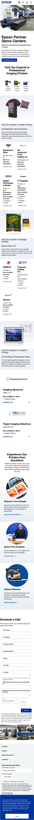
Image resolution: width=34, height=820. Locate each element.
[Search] (23, 2)
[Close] (17, 816)
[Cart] (27, 2)
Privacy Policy (25, 785)
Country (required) (7, 774)
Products (4, 746)
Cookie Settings (12, 803)
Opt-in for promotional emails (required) (14, 781)
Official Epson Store (8, 755)
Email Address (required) (8, 767)
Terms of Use (16, 790)
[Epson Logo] (7, 2)
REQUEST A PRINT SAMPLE (12, 514)
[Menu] (31, 2)
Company (5, 759)
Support (4, 751)
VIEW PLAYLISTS (8, 556)
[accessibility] (19, 2)
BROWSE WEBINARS (10, 602)
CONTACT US (7, 402)
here (10, 810)
